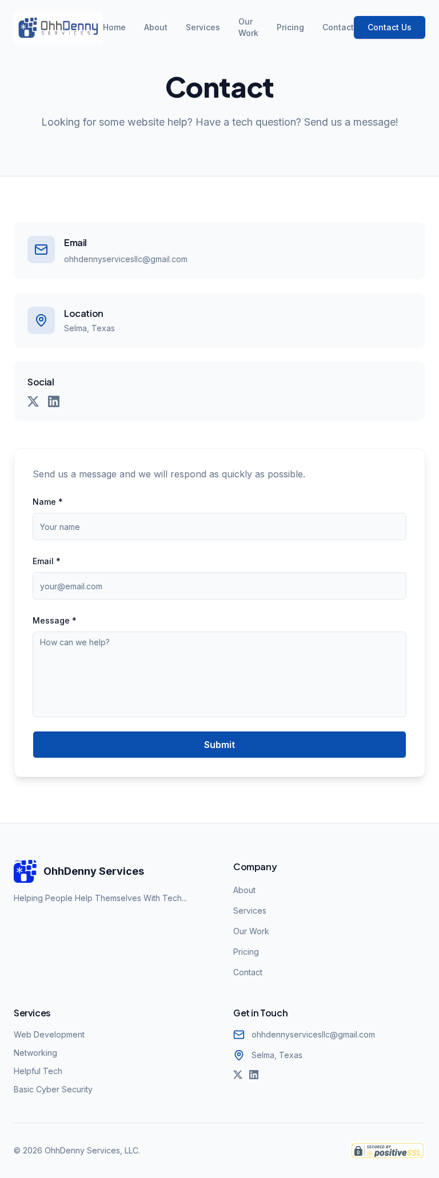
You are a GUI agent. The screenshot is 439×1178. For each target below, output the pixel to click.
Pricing (290, 27)
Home (114, 27)
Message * (55, 620)
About (155, 27)
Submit (219, 744)
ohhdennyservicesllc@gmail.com (125, 259)
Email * (47, 561)
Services (203, 27)
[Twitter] (33, 401)
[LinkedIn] (53, 401)
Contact (338, 27)
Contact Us (390, 27)
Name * (48, 501)
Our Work (248, 27)
